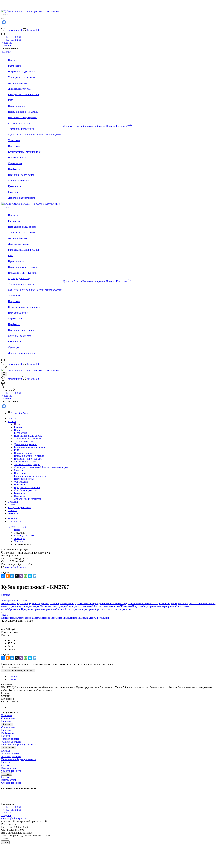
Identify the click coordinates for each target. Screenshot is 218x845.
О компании (8, 718)
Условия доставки (11, 741)
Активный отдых (88, 603)
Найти (5, 842)
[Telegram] (34, 576)
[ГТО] (35, 97)
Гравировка (89, 609)
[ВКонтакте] (3, 576)
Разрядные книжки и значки (136, 603)
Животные (126, 606)
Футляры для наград (29, 606)
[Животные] (35, 137)
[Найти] (2, 18)
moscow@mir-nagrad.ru (16, 567)
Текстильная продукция (53, 606)
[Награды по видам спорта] (35, 68)
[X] (17, 576)
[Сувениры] (35, 189)
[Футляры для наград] (35, 120)
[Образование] (35, 160)
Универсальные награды (66, 603)
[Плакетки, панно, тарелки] (35, 114)
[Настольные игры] (35, 154)
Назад (17, 424)
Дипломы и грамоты (109, 603)
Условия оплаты (10, 738)
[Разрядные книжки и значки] (35, 91)
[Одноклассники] (8, 576)
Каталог (18, 427)
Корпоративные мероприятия (159, 606)
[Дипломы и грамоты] (35, 85)
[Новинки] (35, 57)
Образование (14, 609)
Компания (6, 715)
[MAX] (3, 23)
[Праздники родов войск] (35, 172)
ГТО (154, 603)
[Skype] (30, 576)
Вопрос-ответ (8, 768)
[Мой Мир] (12, 576)
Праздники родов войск (46, 609)
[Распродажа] (35, 63)
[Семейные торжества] (35, 177)
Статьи (5, 765)
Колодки (84, 617)
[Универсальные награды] (35, 74)
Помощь (5, 736)
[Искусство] (35, 143)
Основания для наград (67, 617)
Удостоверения (25, 617)
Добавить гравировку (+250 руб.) (18, 670)
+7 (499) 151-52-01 (11, 37)
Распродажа (17, 603)
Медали (13, 617)
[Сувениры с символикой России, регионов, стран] (35, 131)
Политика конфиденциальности (18, 744)
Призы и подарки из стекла (190, 603)
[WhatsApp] (25, 576)
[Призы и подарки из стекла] (35, 108)
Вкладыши (103, 617)
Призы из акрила (166, 603)
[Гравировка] (35, 183)
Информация (8, 733)
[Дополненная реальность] (35, 195)
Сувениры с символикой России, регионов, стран (93, 606)
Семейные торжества (71, 609)
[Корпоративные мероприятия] (35, 149)
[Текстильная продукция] (35, 126)
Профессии (27, 609)
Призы (5, 617)
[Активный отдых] (35, 80)
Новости (6, 721)
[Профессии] (35, 166)
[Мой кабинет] (3, 34)
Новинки (6, 603)
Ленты (93, 617)
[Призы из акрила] (35, 103)
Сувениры (101, 609)
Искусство (137, 606)
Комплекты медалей (44, 617)
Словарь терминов (11, 770)
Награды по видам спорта (38, 603)
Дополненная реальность (120, 609)
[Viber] (21, 576)
